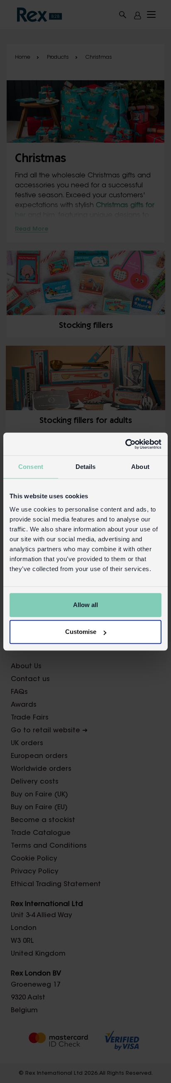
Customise (80, 631)
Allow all (85, 604)
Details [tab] (86, 466)
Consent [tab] (30, 466)
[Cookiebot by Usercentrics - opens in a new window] (125, 444)
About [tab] (140, 466)
